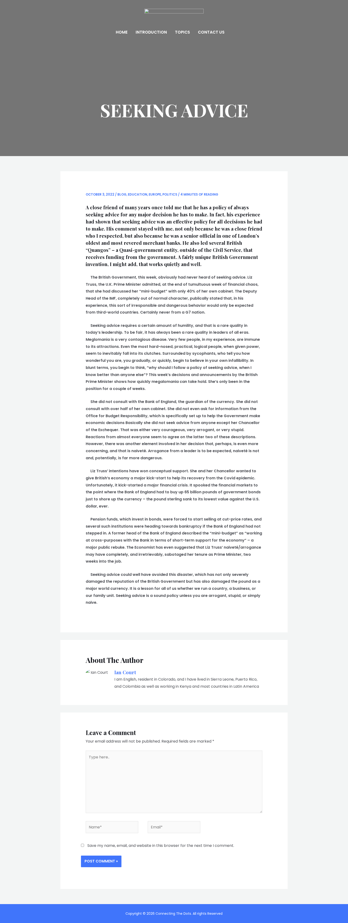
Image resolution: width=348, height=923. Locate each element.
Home (122, 32)
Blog (121, 194)
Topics (182, 32)
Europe (155, 194)
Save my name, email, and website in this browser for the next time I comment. (160, 845)
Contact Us (211, 32)
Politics (169, 194)
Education (137, 194)
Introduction (151, 32)
